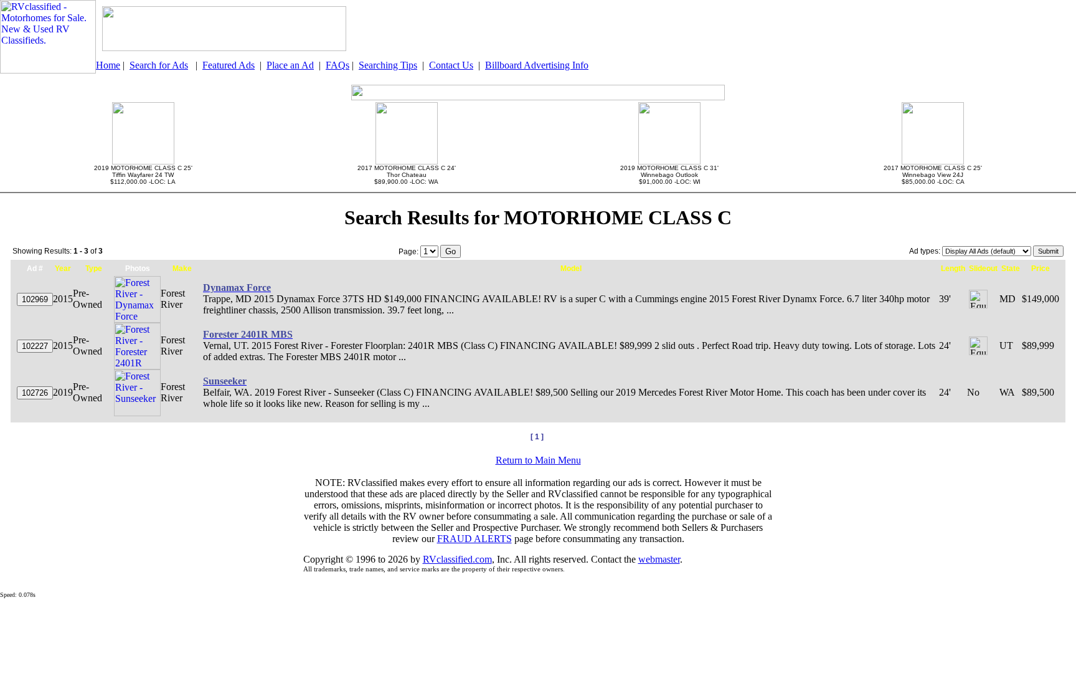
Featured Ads (228, 65)
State (1010, 268)
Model (571, 268)
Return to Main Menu (538, 460)
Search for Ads (159, 65)
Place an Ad (290, 65)
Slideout (983, 268)
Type (93, 268)
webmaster (659, 559)
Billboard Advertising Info (536, 65)
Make (182, 268)
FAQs (337, 65)
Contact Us (451, 65)
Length (953, 268)
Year (63, 268)
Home (108, 65)
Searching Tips (388, 65)
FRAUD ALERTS (474, 538)
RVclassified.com (457, 559)
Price (1040, 268)
